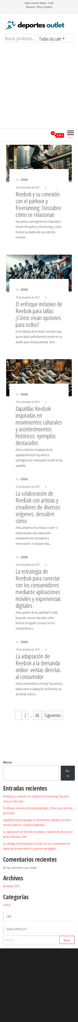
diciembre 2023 (11, 886)
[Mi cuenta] (45, 135)
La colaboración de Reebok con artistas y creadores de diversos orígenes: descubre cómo (38, 507)
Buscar (7, 762)
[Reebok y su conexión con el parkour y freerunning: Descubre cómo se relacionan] (39, 162)
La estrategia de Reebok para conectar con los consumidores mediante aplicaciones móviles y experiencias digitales (38, 588)
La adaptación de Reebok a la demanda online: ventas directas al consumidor (38, 666)
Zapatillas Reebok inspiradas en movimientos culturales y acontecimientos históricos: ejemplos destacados (39, 425)
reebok (7, 905)
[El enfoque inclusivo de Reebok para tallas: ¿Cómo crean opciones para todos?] (39, 272)
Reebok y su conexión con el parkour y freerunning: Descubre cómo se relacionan (38, 204)
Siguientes (53, 715)
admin (24, 180)
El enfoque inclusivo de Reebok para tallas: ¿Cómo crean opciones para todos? (39, 314)
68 (37, 715)
